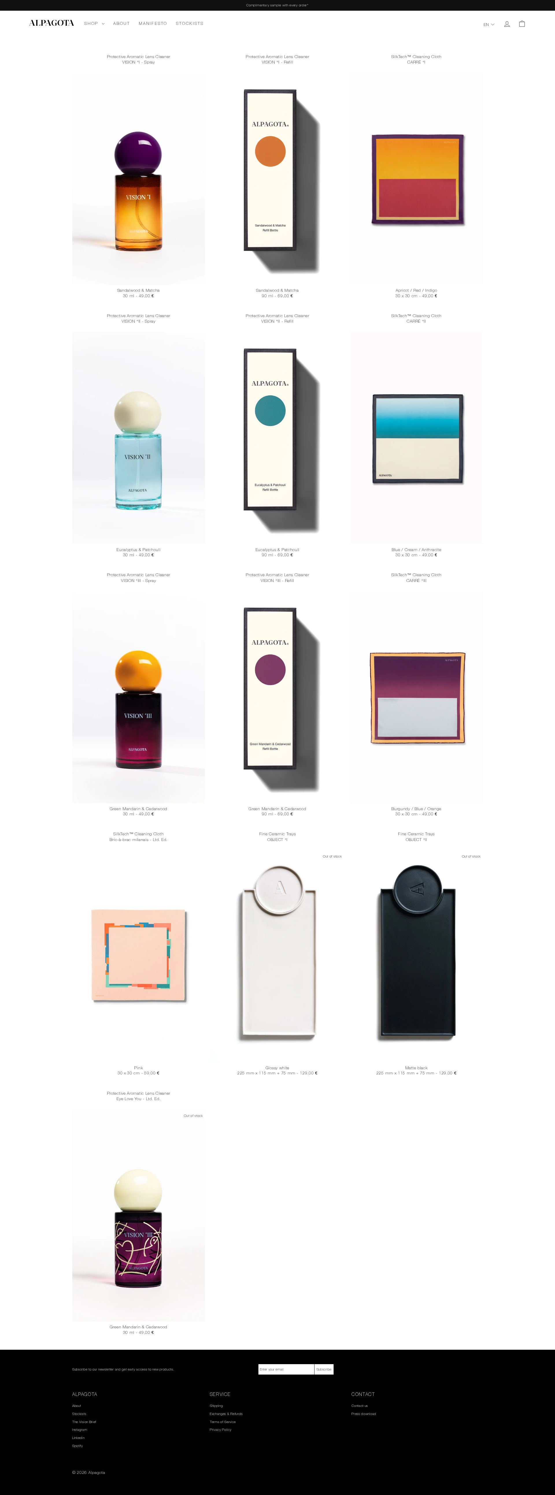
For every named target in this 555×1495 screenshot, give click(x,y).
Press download (364, 1414)
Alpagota (51, 23)
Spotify (77, 1446)
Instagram (79, 1430)
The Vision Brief (84, 1422)
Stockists (190, 23)
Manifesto (153, 23)
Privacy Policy (221, 1430)
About (121, 23)
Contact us (360, 1406)
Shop (92, 23)
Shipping (216, 1406)
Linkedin (78, 1438)
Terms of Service (223, 1422)
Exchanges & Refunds (226, 1414)
